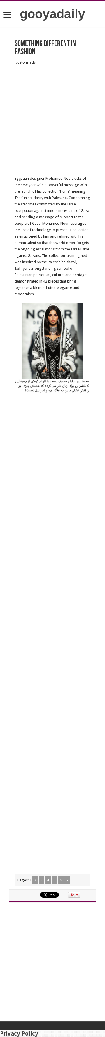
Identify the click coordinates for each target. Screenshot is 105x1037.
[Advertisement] (52, 120)
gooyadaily (52, 14)
